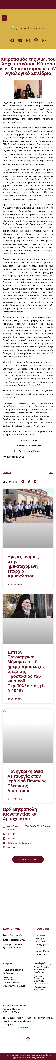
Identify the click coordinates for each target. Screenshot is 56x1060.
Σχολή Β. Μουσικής (40, 939)
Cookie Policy (42, 951)
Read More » (14, 584)
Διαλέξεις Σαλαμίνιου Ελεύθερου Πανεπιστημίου (41, 979)
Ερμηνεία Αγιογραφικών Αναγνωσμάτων (11, 979)
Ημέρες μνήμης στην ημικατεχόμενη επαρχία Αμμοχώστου (23, 566)
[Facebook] (12, 40)
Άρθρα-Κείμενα (10, 973)
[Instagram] (28, 40)
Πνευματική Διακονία (13, 970)
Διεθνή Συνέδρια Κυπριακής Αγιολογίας (42, 969)
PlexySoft (40, 1058)
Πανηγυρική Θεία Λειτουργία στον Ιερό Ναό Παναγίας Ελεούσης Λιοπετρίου (27, 781)
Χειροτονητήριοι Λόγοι (14, 985)
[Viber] (36, 40)
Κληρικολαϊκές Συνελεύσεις (40, 988)
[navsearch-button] (49, 18)
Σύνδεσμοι (41, 935)
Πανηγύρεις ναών (41, 946)
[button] (4, 18)
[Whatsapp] (44, 40)
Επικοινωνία (42, 954)
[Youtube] (20, 40)
